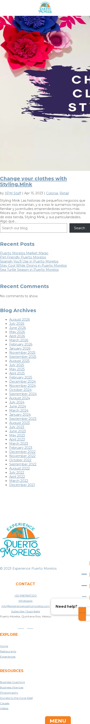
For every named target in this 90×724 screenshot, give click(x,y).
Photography (9, 692)
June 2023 (17, 431)
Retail (64, 193)
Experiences (7, 656)
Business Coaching (12, 682)
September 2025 (22, 357)
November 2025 (22, 353)
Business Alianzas (11, 687)
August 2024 (19, 398)
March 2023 (18, 443)
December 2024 (22, 381)
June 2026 (17, 328)
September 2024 (23, 394)
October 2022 (20, 460)
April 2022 (17, 477)
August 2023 (19, 423)
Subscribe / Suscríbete (25, 611)
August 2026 (19, 319)
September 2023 (22, 419)
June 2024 (17, 406)
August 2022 (19, 468)
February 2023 (20, 448)
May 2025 (17, 369)
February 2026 (20, 344)
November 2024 (22, 386)
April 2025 (17, 373)
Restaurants (8, 651)
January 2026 (19, 348)
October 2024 (20, 390)
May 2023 (17, 435)
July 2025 (16, 365)
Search (79, 228)
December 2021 (22, 485)
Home (4, 646)
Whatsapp (25, 600)
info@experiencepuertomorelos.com (25, 606)
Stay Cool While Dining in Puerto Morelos (33, 265)
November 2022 (22, 456)
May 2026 (17, 332)
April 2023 (17, 439)
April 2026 (17, 336)
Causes (4, 703)
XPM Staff (13, 193)
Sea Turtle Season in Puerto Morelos (29, 270)
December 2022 (22, 452)
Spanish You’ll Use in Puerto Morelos (29, 261)
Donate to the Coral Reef (16, 698)
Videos (4, 708)
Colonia (52, 193)
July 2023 (16, 427)
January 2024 (20, 415)
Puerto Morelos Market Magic (24, 253)
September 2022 (22, 464)
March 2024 (18, 410)
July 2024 (16, 402)
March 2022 (18, 481)
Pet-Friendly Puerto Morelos (23, 257)
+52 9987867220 (25, 595)
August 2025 (19, 361)
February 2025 (20, 377)
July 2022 (16, 472)
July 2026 (16, 324)
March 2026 (18, 340)
